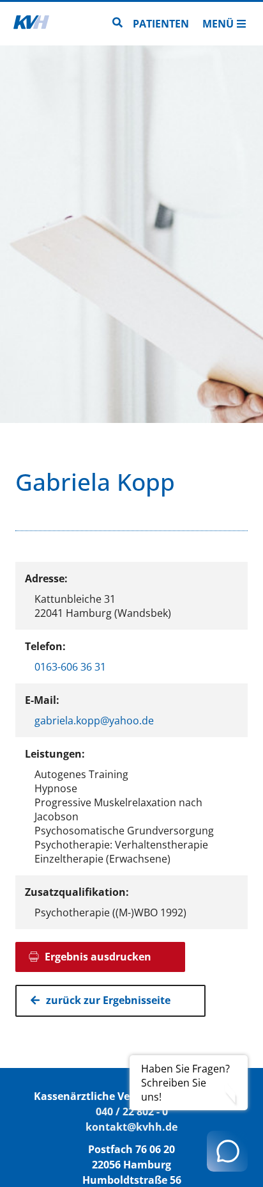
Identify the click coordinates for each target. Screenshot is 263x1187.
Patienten (161, 24)
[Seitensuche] (117, 24)
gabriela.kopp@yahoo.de (94, 720)
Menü (218, 24)
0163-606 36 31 (70, 667)
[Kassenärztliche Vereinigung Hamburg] (31, 23)
